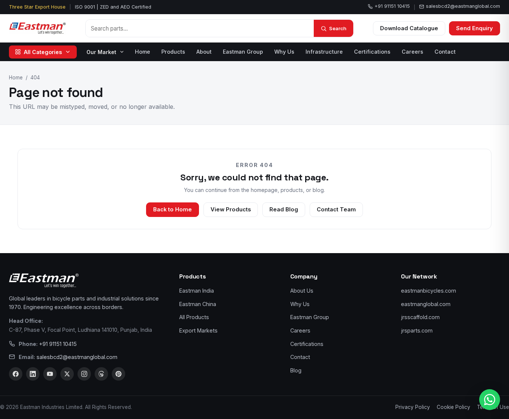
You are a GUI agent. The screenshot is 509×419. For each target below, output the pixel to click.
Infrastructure (324, 51)
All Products (194, 317)
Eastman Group (243, 51)
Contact (445, 51)
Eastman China (197, 304)
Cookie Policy (453, 407)
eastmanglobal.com (425, 304)
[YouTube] (50, 374)
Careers (412, 51)
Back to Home (172, 209)
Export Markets (198, 330)
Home (142, 51)
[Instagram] (84, 374)
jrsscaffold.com (420, 317)
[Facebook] (15, 374)
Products (173, 51)
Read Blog (283, 209)
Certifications (372, 51)
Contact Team (336, 209)
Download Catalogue (409, 28)
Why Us (284, 51)
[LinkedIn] (32, 374)
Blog (295, 370)
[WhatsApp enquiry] (489, 399)
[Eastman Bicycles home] (37, 28)
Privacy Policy (412, 407)
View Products (231, 209)
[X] (67, 374)
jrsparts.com (417, 330)
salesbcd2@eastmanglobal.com (463, 6)
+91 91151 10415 (392, 6)
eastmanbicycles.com (428, 290)
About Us (301, 290)
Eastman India (196, 290)
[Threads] (101, 374)
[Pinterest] (118, 374)
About (204, 51)
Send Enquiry (474, 28)
